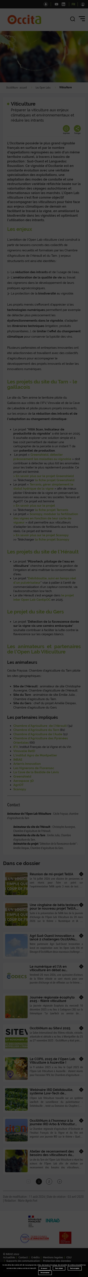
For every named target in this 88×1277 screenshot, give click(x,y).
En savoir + (44, 1268)
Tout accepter (74, 1268)
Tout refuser (59, 1268)
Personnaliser (45, 1273)
